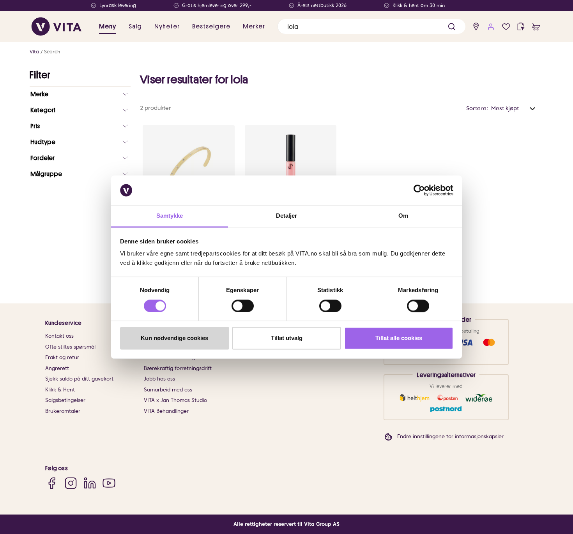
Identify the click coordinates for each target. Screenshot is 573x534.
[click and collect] (521, 26)
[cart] (536, 26)
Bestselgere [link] (211, 26)
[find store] (476, 26)
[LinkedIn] (89, 483)
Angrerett (57, 368)
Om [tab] (403, 216)
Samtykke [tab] (169, 216)
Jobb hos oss (159, 379)
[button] (451, 26)
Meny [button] (107, 26)
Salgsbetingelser (65, 400)
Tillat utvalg (286, 338)
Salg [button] (135, 26)
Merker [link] (254, 26)
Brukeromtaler (62, 411)
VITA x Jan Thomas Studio (175, 400)
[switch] (243, 306)
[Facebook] (51, 483)
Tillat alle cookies (398, 338)
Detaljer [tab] (286, 216)
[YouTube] (109, 483)
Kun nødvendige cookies (174, 338)
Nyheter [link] (167, 26)
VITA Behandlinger (166, 411)
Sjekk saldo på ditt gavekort (79, 379)
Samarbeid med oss (168, 390)
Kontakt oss (59, 336)
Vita (34, 52)
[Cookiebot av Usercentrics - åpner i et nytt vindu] (419, 190)
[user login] (491, 26)
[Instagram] (70, 483)
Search (52, 52)
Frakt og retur (62, 357)
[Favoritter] (506, 26)
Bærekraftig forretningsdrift (178, 368)
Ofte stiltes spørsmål (70, 347)
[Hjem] (56, 26)
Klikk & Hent (60, 390)
